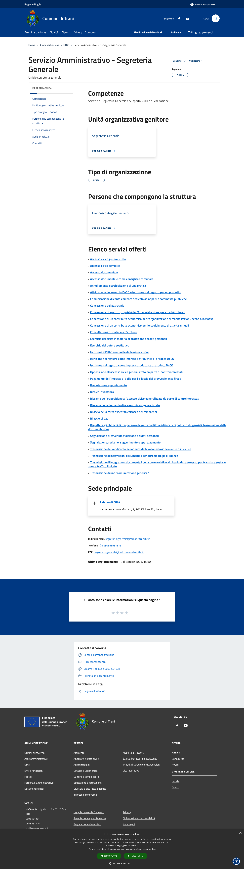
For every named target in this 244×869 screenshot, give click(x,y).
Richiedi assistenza (102, 392)
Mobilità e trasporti (133, 753)
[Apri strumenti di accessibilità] (236, 861)
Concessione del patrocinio (107, 305)
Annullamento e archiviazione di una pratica (118, 285)
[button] (122, 863)
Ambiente (79, 753)
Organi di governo (34, 753)
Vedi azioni (194, 61)
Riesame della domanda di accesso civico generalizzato (125, 405)
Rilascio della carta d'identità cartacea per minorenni (123, 412)
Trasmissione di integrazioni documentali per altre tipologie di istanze (134, 455)
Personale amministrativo (38, 783)
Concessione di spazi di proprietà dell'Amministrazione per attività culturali (137, 312)
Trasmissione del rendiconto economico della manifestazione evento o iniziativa (140, 449)
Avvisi (175, 765)
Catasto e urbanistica (85, 771)
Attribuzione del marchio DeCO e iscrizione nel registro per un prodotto (135, 292)
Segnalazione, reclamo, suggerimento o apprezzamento (125, 442)
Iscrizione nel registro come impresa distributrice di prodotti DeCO (132, 358)
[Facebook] (177, 18)
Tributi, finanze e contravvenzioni (141, 765)
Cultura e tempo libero (86, 777)
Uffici (66, 45)
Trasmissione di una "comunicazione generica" (119, 473)
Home (31, 45)
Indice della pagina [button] (41, 88)
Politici (28, 777)
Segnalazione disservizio (87, 824)
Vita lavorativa (131, 770)
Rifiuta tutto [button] (135, 855)
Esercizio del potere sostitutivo (109, 345)
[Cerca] (216, 18)
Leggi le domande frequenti (89, 812)
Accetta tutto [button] (109, 856)
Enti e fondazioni (33, 771)
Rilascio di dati (99, 418)
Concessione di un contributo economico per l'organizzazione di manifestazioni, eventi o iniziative (151, 319)
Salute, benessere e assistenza (140, 759)
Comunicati (178, 759)
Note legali (129, 824)
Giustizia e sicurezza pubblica (90, 789)
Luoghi (175, 781)
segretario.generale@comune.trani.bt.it (127, 539)
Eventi (175, 787)
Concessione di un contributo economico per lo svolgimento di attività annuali (139, 325)
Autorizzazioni (82, 765)
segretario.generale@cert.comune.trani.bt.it (119, 552)
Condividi (178, 61)
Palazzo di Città (110, 502)
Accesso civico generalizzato (108, 259)
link (154, 849)
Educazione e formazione (88, 783)
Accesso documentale (104, 272)
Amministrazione (49, 45)
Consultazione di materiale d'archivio (113, 332)
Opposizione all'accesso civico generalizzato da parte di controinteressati (136, 372)
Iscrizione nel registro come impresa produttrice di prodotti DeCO (131, 365)
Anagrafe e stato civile (86, 759)
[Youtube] (186, 18)
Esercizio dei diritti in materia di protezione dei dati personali (128, 339)
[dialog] (122, 849)
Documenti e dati (34, 789)
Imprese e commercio (85, 795)
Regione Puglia (32, 4)
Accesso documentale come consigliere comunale (121, 279)
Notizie (176, 753)
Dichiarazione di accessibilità (139, 818)
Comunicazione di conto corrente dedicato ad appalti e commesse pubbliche (138, 299)
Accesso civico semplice (105, 265)
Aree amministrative (36, 759)
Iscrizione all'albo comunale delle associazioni (119, 352)
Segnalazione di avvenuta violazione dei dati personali (124, 436)
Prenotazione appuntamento (108, 385)
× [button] (240, 833)
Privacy (127, 812)
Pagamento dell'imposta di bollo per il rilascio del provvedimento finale (135, 378)
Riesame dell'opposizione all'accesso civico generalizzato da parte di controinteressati (144, 398)
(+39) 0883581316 (110, 545)
